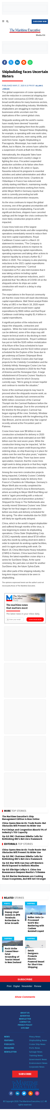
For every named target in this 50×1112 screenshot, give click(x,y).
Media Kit (40, 35)
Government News (38, 1059)
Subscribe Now (35, 619)
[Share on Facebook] (4, 62)
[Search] (7, 21)
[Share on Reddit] (23, 62)
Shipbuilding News (38, 1040)
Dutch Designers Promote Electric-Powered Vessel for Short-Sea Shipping (36, 958)
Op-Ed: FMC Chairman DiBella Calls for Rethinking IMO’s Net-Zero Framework (22, 837)
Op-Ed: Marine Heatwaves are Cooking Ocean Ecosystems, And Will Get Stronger (24, 877)
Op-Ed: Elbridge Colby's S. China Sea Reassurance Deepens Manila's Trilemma (23, 871)
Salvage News (35, 1052)
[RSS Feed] (30, 1093)
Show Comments (25, 997)
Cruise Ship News (37, 1044)
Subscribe (25, 1074)
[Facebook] (11, 1093)
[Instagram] (37, 1093)
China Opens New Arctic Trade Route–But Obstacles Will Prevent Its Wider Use (24, 824)
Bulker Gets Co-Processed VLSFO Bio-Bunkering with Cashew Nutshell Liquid (36, 924)
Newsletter (27, 986)
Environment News (38, 1063)
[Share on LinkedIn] (17, 62)
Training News (36, 1055)
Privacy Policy (25, 1025)
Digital (16, 986)
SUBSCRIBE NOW (40, 21)
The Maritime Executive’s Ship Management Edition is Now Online (20, 817)
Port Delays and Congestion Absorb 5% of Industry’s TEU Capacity (24, 831)
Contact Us (25, 1022)
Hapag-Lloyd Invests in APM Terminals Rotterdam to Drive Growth (12, 917)
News (7, 1036)
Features (8, 1040)
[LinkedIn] (17, 1093)
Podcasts (9, 1044)
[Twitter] (24, 1093)
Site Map (25, 1028)
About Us (25, 1013)
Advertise (25, 1016)
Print (9, 986)
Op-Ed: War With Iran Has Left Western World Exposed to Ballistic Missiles (22, 864)
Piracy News (34, 1036)
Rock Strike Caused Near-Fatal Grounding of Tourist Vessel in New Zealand (13, 955)
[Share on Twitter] (10, 62)
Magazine (9, 1048)
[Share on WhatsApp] (30, 62)
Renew (37, 986)
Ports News (34, 1048)
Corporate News (36, 1067)
